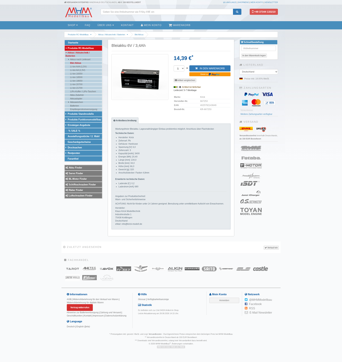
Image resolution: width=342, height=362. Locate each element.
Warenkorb (181, 25)
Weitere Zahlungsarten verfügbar (256, 114)
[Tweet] (246, 300)
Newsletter (271, 2)
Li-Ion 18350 (76, 73)
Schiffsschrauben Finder (82, 184)
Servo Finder (75, 173)
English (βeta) (83, 326)
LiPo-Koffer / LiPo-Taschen (83, 91)
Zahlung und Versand (110, 312)
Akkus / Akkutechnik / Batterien (111, 34)
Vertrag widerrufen (79, 307)
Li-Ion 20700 (76, 84)
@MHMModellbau (260, 299)
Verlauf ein (272, 247)
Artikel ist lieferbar (191, 87)
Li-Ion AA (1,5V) (77, 70)
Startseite (72, 42)
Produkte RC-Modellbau (78, 34)
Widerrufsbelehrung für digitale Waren (85, 302)
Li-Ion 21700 (76, 88)
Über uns (104, 25)
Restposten (73, 153)
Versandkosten (155, 334)
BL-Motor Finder (77, 179)
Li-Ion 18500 (76, 77)
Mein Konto (257, 2)
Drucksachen (74, 147)
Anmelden (224, 300)
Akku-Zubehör (77, 95)
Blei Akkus (139, 34)
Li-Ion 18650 (76, 81)
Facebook (255, 304)
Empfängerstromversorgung (83, 109)
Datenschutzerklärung (115, 315)
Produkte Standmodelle (80, 114)
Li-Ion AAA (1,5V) (78, 66)
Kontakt (127, 25)
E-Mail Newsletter (261, 312)
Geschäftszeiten (74, 315)
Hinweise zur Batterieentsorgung (83, 312)
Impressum (98, 315)
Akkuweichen (76, 102)
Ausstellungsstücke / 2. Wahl (83, 136)
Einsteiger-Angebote (78, 125)
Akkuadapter (76, 98)
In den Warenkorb (211, 68)
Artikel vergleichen (186, 80)
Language (230, 2)
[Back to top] (338, 325)
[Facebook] (246, 304)
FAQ (87, 25)
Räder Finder (75, 190)
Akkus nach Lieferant (80, 59)
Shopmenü (243, 2)
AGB (69, 299)
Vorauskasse (246, 110)
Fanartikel (73, 158)
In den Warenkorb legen (254, 55)
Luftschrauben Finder (80, 195)
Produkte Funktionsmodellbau (84, 119)
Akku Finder (75, 167)
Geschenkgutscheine (79, 142)
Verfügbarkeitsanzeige (158, 299)
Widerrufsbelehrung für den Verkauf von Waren (95, 299)
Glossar (142, 299)
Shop (72, 25)
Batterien (74, 106)
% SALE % (74, 130)
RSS (252, 308)
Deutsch (71, 326)
